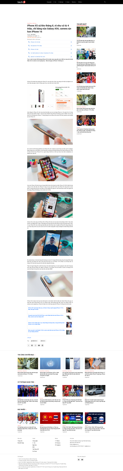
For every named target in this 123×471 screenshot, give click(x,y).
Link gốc (29, 337)
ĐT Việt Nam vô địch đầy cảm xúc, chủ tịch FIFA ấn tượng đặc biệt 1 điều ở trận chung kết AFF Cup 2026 (28, 401)
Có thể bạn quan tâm (26, 382)
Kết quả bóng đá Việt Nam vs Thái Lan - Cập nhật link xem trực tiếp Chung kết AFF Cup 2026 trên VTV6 (50, 429)
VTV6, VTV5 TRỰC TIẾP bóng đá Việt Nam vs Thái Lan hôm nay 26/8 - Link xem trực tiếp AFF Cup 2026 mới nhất (72, 429)
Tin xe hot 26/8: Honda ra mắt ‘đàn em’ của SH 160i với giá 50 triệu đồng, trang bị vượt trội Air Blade (50, 401)
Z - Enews (67, 2)
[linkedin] (42, 345)
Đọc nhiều (22, 409)
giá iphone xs (34, 340)
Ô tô (77, 61)
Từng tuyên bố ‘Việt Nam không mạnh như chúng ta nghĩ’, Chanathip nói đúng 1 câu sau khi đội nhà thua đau (86, 131)
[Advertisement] (50, 72)
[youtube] (39, 345)
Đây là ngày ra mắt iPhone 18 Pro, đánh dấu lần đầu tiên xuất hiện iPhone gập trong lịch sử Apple (49, 374)
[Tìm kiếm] (104, 2)
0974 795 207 (81, 446)
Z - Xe (54, 2)
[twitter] (28, 345)
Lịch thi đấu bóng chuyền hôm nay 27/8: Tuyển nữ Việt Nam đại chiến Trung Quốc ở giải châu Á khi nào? (86, 88)
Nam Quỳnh (33, 34)
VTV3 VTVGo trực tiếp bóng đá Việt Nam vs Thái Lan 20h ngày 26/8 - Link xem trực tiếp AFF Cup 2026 (72, 401)
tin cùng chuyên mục (26, 355)
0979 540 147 (77, 442)
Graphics (59, 445)
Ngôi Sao (35, 445)
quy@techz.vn (76, 444)
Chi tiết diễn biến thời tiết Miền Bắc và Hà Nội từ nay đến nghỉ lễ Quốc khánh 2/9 (85, 42)
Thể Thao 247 (36, 449)
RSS (33, 447)
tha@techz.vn (87, 446)
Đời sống (78, 127)
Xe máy (41, 398)
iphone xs (43, 340)
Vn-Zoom (35, 451)
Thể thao (80, 2)
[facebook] (32, 345)
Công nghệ (49, 2)
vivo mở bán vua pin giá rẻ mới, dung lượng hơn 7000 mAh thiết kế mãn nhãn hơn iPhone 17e (72, 374)
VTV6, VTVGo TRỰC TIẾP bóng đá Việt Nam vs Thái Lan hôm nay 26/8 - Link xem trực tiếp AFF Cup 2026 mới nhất (95, 429)
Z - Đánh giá (60, 2)
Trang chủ (20, 440)
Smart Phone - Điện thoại (31, 23)
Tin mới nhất (82, 24)
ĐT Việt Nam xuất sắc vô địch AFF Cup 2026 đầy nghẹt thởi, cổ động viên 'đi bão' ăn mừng (27, 429)
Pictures (58, 443)
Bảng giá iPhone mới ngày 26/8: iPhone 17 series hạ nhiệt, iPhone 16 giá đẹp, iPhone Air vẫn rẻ (95, 374)
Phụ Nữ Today (21, 443)
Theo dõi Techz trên (31, 37)
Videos (58, 440)
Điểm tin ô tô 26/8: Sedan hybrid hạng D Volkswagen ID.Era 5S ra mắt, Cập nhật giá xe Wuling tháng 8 (95, 401)
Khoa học (74, 2)
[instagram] (35, 345)
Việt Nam (78, 84)
